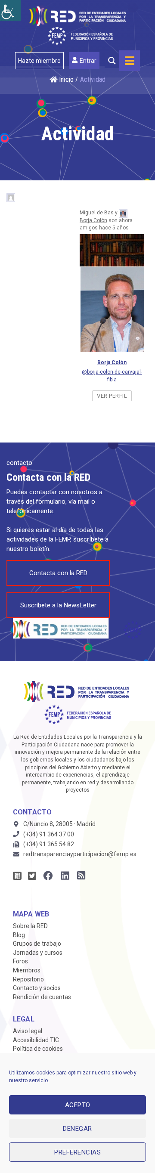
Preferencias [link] (77, 1152)
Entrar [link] (88, 60)
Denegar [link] (77, 1129)
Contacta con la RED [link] (58, 573)
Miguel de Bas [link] (97, 213)
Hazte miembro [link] (39, 60)
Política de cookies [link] (38, 1048)
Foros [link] (20, 961)
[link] (10, 10)
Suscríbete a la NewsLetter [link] (58, 605)
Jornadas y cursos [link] (37, 952)
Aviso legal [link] (27, 1031)
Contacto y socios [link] (37, 987)
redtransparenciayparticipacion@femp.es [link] (79, 854)
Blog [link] (19, 935)
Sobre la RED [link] (30, 925)
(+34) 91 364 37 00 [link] (48, 834)
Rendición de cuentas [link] (42, 996)
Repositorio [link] (28, 979)
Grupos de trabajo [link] (37, 943)
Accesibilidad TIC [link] (36, 1040)
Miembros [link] (26, 970)
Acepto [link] (77, 1105)
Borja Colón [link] (93, 220)
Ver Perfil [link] (112, 396)
